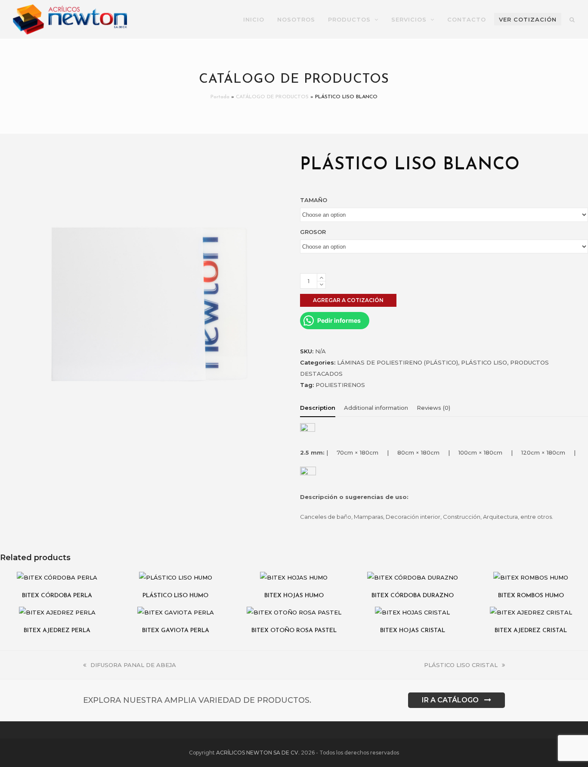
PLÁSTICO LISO (484, 362)
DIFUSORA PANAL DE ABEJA (133, 664)
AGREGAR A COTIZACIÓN (348, 300)
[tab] (317, 407)
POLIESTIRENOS (340, 384)
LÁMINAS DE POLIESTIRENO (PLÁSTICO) (397, 362)
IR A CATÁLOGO (450, 700)
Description (317, 407)
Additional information (376, 407)
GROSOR (313, 231)
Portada (219, 97)
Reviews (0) (433, 407)
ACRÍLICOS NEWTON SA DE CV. (258, 752)
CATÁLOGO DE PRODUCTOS (272, 97)
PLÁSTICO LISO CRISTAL (461, 664)
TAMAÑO (313, 199)
